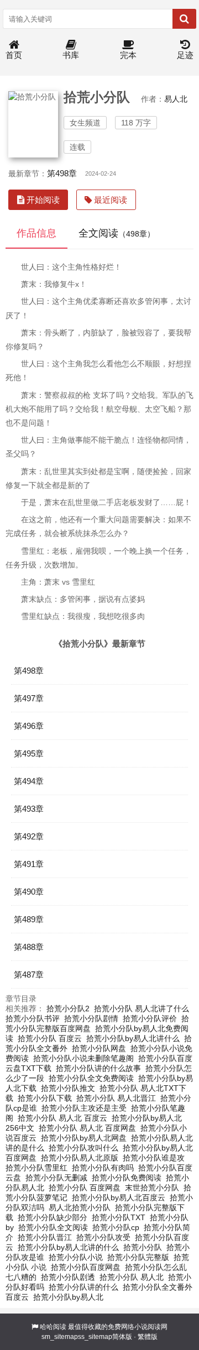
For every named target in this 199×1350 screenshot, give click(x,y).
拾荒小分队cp (115, 1227)
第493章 (29, 808)
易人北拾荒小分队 (80, 1207)
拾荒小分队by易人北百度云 (118, 1197)
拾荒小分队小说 (76, 1257)
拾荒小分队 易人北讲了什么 (141, 1008)
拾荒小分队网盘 (99, 1048)
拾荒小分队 (142, 1247)
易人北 (175, 98)
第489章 (29, 919)
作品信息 (36, 233)
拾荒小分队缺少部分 (52, 1217)
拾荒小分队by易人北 (68, 1297)
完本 (128, 55)
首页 (14, 55)
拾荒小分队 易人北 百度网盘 (87, 1127)
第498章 (62, 173)
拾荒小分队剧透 (68, 1277)
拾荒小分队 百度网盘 (85, 1187)
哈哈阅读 (53, 1327)
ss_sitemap (95, 1337)
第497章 (29, 698)
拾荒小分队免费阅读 (126, 1177)
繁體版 (148, 1337)
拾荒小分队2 (68, 1008)
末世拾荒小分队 (152, 1187)
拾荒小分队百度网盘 (86, 1267)
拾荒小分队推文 (68, 1088)
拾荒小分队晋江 (45, 1237)
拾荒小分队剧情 (91, 1018)
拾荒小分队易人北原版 (79, 1157)
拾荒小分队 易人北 (132, 1277)
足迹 (185, 55)
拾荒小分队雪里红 (36, 1167)
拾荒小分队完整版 (138, 1257)
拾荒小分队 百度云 (50, 1038)
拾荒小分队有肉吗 (103, 1167)
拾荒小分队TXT (118, 1217)
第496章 (29, 726)
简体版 (122, 1337)
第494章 (29, 781)
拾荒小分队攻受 (103, 1237)
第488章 (29, 947)
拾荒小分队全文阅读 (53, 1227)
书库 (70, 55)
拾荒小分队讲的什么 (83, 1287)
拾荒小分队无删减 (56, 1177)
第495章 (29, 753)
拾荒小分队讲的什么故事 (98, 1068)
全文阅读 (116, 233)
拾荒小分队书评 (33, 1018)
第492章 (29, 836)
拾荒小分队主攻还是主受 (84, 1108)
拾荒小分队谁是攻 (154, 1157)
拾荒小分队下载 (45, 1098)
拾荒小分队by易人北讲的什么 (68, 1247)
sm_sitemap (59, 1337)
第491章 (29, 864)
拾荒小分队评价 (150, 1018)
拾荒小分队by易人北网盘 (84, 1137)
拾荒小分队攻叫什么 (83, 1147)
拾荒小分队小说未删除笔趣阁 (83, 1058)
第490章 (29, 891)
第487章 (29, 974)
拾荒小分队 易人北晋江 (116, 1098)
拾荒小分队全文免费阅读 (91, 1078)
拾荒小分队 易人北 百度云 (62, 1117)
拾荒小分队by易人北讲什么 (133, 1038)
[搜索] (184, 19)
